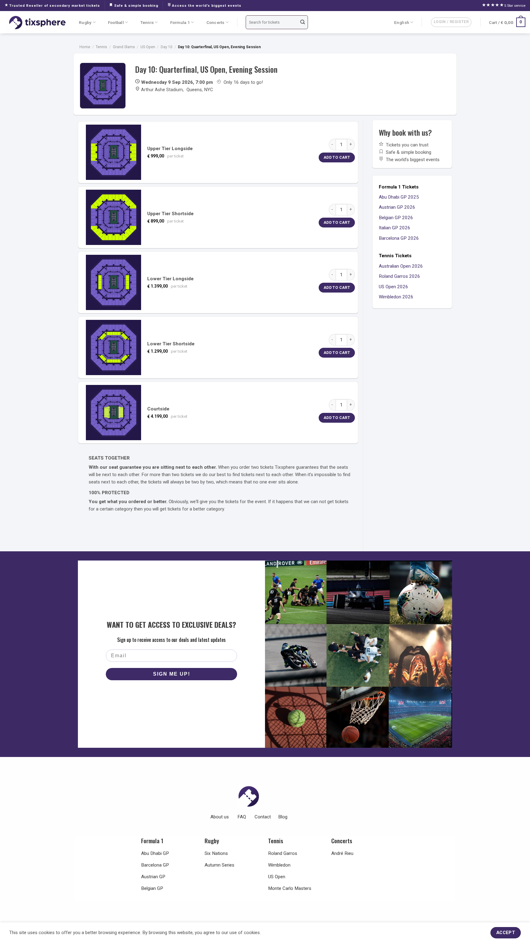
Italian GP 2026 (394, 228)
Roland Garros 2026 (399, 276)
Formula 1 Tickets (399, 187)
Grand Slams (124, 47)
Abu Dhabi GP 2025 (399, 197)
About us (219, 817)
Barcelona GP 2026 (399, 238)
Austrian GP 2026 (397, 207)
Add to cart (337, 157)
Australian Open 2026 (401, 266)
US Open (147, 47)
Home (84, 47)
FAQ (241, 817)
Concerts (215, 22)
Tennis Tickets (395, 255)
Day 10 (166, 47)
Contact (263, 817)
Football (116, 22)
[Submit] (302, 22)
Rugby (85, 22)
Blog (282, 817)
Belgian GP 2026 (396, 217)
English (401, 22)
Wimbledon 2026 (396, 297)
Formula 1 (180, 22)
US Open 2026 (393, 286)
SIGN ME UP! (171, 674)
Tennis (147, 22)
